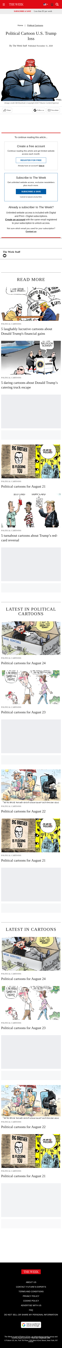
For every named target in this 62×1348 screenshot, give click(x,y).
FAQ (31, 1310)
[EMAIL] (5, 255)
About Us (31, 1282)
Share (9, 110)
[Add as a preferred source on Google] (31, 1325)
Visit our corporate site (40, 1338)
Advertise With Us (31, 1305)
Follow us (40, 110)
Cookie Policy (31, 1301)
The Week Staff (20, 45)
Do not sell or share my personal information (31, 1315)
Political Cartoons (35, 25)
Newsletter (55, 110)
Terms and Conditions (31, 1291)
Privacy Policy (31, 1296)
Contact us (31, 231)
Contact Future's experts (31, 1287)
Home (20, 25)
